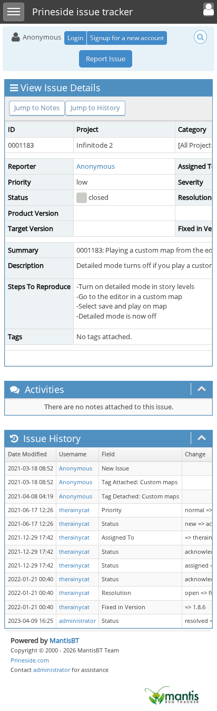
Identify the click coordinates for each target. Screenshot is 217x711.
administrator (77, 620)
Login (75, 37)
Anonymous (95, 166)
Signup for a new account (127, 37)
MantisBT (64, 640)
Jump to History (95, 107)
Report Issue (105, 58)
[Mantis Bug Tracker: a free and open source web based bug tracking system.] (172, 694)
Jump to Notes (37, 107)
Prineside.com (30, 660)
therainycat (74, 510)
